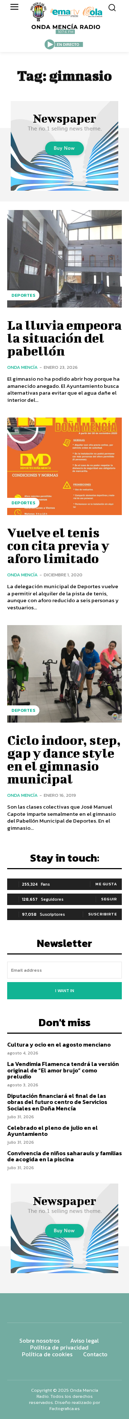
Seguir (109, 899)
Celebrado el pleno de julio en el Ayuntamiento (52, 1130)
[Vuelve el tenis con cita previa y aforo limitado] (64, 466)
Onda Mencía (22, 367)
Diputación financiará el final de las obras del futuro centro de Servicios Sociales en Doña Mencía (57, 1102)
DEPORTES (23, 295)
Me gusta (106, 884)
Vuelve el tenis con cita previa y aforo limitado (58, 545)
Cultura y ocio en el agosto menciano (59, 1044)
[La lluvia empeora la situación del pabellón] (64, 259)
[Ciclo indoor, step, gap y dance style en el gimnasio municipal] (64, 674)
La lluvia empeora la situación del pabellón (64, 337)
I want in (64, 990)
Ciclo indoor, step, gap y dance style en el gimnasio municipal (64, 759)
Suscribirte (102, 914)
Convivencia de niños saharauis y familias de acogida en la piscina (64, 1156)
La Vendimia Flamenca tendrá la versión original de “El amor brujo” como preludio (63, 1070)
